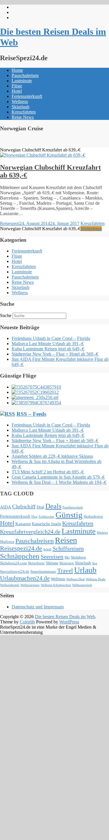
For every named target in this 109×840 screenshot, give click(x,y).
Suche (5, 315)
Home (17, 70)
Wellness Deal (75, 579)
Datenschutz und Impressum (38, 606)
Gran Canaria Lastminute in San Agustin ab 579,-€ (58, 477)
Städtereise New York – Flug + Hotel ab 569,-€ (55, 354)
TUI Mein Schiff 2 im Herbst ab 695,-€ (48, 471)
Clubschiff (23, 507)
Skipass (52, 563)
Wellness (20, 101)
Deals (53, 506)
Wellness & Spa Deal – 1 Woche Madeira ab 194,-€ (59, 482)
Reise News (23, 117)
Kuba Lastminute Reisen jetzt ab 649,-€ (48, 348)
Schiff (47, 549)
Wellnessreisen (30, 585)
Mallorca (7, 542)
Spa (94, 563)
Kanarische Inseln (46, 523)
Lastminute (22, 80)
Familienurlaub (72, 507)
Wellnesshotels (9, 585)
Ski (67, 557)
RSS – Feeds (31, 414)
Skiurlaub (20, 106)
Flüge (17, 85)
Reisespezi (9, 223)
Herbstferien (93, 517)
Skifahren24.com (13, 563)
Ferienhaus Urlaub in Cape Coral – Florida (51, 338)
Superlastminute (43, 572)
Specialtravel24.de (14, 572)
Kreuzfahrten (24, 111)
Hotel (17, 91)
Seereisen (52, 556)
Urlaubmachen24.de (25, 578)
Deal (40, 507)
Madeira (102, 532)
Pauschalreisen (25, 75)
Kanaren (23, 523)
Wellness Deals (95, 579)
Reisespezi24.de (21, 548)
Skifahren (78, 557)
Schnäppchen (20, 556)
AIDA (5, 506)
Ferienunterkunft (27, 96)
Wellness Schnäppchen (56, 585)
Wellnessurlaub (82, 585)
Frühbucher (46, 516)
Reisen (66, 540)
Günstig (69, 514)
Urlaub (85, 570)
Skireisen (66, 563)
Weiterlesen (91, 228)
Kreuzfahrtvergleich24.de (30, 531)
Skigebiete (36, 563)
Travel (65, 570)
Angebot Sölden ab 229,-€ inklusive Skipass (52, 456)
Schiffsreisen (68, 548)
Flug (34, 516)
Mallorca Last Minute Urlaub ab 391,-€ (48, 343)
